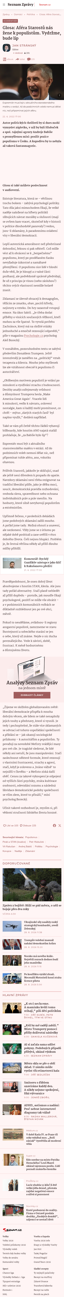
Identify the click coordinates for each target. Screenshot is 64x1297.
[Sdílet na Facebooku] (54, 825)
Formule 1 (7, 1290)
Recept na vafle (41, 1290)
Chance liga (8, 1273)
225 (33, 59)
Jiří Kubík (38, 1015)
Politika (38, 846)
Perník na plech (41, 1294)
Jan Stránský (24, 45)
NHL (5, 1294)
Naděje (18, 851)
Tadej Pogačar (40, 1253)
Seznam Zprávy (41, 1056)
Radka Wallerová (44, 1116)
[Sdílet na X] (59, 825)
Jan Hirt (37, 1249)
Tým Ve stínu (43, 1017)
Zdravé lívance (41, 1281)
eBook (10, 59)
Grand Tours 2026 (42, 1262)
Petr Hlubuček (36, 842)
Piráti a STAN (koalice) (14, 842)
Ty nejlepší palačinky (44, 1273)
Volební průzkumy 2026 (14, 1245)
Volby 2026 (8, 1240)
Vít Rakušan (9, 846)
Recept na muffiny (43, 1277)
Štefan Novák (34, 1119)
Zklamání (30, 851)
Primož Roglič (40, 1258)
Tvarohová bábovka (43, 1286)
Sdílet (22, 59)
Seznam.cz (45, 4)
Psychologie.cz (33, 336)
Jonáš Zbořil (40, 1097)
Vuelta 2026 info (42, 1240)
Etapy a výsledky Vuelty (45, 1245)
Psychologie (52, 846)
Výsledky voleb (10, 1249)
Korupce (7, 851)
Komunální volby (11, 1262)
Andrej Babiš (25, 846)
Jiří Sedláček (40, 1074)
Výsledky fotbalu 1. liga (14, 1277)
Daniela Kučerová (44, 1036)
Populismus (31, 837)
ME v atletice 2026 (12, 1286)
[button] (32, 82)
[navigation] (4, 4)
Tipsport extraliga (11, 1281)
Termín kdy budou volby (14, 1253)
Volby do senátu (10, 1258)
